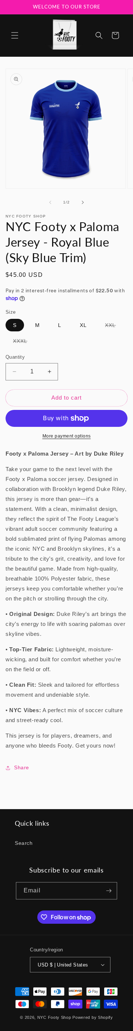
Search (24, 843)
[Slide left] (50, 202)
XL (83, 325)
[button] (15, 35)
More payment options (66, 436)
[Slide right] (83, 202)
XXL (114, 326)
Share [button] (21, 767)
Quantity (15, 357)
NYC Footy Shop (54, 1017)
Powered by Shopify (92, 1017)
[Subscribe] (108, 890)
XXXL (24, 342)
